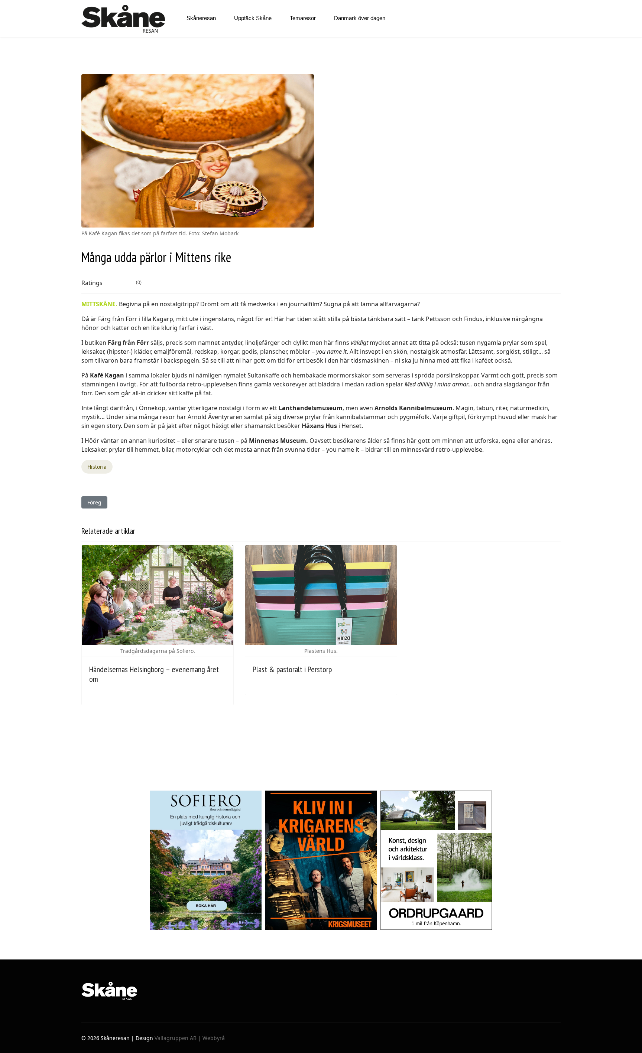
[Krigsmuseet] (321, 860)
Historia (97, 466)
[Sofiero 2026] (206, 860)
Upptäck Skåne (253, 18)
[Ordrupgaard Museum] (436, 860)
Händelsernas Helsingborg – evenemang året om (154, 674)
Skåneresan (201, 18)
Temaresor (303, 18)
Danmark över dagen (359, 18)
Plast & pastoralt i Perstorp (292, 669)
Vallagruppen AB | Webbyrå (190, 1037)
